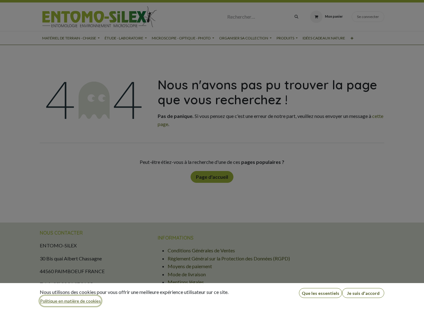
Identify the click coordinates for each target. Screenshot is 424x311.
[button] (320, 293)
